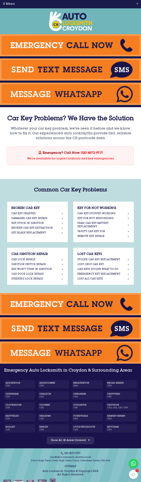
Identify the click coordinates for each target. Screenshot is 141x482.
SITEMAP (70, 466)
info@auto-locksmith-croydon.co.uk (70, 457)
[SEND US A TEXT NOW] (70, 69)
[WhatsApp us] (70, 94)
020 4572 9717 (92, 153)
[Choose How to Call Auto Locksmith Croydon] (70, 45)
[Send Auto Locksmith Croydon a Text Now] (70, 328)
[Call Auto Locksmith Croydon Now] (70, 304)
